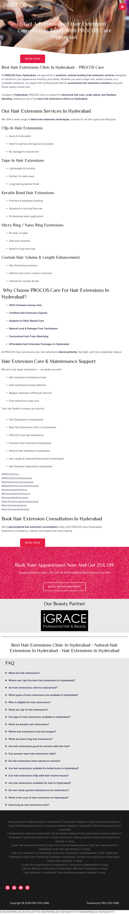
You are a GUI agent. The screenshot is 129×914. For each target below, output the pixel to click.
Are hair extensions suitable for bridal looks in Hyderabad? (43, 768)
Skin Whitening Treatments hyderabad (53, 856)
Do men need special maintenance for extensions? (38, 790)
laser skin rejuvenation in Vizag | (71, 848)
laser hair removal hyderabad (29, 845)
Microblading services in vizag (33, 825)
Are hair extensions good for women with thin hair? (39, 746)
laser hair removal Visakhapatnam (67, 845)
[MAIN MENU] (122, 6)
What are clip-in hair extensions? (28, 709)
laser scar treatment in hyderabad (31, 852)
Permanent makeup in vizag (78, 821)
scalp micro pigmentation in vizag (89, 864)
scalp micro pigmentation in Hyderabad (45, 864)
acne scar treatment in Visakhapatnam (75, 852)
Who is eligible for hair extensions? (29, 702)
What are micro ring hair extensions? (30, 739)
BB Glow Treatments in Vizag (90, 868)
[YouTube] (20, 887)
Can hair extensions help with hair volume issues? (38, 775)
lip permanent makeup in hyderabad (29, 833)
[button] (64, 673)
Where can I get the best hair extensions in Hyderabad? (41, 680)
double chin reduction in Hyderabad (98, 856)
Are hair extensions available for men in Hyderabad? (39, 782)
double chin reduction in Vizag (64, 860)
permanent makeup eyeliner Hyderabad (83, 837)
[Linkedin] (27, 887)
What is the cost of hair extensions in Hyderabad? (38, 797)
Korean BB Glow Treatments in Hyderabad (47, 868)
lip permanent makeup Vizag (67, 833)
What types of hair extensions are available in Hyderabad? (43, 695)
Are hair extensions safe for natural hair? (33, 687)
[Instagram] (14, 887)
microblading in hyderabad (40, 872)
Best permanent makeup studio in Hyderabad (34, 821)
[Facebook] (7, 887)
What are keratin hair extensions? (28, 724)
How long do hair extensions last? (28, 804)
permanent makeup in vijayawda (72, 825)
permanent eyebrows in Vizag (41, 837)
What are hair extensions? (24, 672)
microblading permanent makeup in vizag (82, 872)
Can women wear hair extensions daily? (32, 753)
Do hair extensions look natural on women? (34, 760)
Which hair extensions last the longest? (32, 731)
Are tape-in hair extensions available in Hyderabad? (39, 716)
